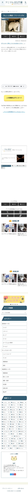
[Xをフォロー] (7, 212)
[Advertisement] (14, 68)
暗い (25, 165)
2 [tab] (12, 304)
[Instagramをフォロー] (20, 212)
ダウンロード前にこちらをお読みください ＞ (13, 43)
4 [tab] (15, 304)
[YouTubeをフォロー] (7, 215)
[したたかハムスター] (14, 299)
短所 (14, 463)
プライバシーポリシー (7, 488)
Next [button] (23, 299)
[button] (22, 36)
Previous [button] (5, 299)
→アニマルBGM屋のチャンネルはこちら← (14, 111)
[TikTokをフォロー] (20, 215)
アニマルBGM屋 (14, 3)
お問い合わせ (21, 488)
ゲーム (14, 165)
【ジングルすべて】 (7, 165)
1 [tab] (10, 304)
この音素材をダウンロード (14, 98)
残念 (4, 167)
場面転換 (20, 165)
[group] (9, 230)
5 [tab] (17, 304)
